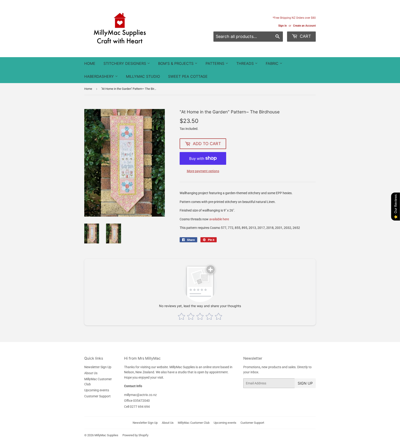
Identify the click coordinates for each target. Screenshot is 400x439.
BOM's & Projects (176, 63)
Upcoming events (96, 390)
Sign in (282, 25)
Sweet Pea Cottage (188, 76)
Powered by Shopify (135, 435)
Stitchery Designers (125, 63)
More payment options (203, 171)
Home (89, 63)
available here (219, 219)
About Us (90, 373)
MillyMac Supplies (106, 435)
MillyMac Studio (143, 76)
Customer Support (97, 396)
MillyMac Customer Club (193, 422)
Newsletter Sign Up (97, 367)
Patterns (215, 63)
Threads (245, 63)
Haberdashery (99, 76)
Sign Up (305, 383)
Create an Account (304, 25)
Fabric (273, 63)
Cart (305, 36)
